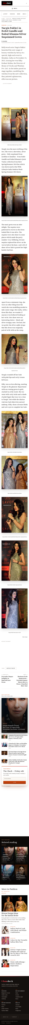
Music (17, 998)
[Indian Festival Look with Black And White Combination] (5, 930)
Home (3, 18)
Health (18, 1002)
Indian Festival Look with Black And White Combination (18, 930)
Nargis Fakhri (11, 668)
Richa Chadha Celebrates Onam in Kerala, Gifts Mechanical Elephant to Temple (18, 761)
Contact (14, 1016)
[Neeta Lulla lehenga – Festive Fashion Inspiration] (5, 963)
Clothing (4, 998)
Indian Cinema (5, 1008)
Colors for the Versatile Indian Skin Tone (18, 941)
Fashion (12, 14)
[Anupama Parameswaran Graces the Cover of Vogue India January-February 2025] (4, 737)
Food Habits (18, 1006)
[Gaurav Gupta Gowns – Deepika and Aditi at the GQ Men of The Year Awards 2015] (5, 952)
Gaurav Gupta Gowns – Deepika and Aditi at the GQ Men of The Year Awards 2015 (18, 952)
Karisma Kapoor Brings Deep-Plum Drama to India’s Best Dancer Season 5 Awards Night (17, 753)
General (17, 1004)
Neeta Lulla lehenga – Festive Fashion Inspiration (18, 964)
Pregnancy (18, 1010)
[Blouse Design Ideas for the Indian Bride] (14, 903)
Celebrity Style (20, 870)
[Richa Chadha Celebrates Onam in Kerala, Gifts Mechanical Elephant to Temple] (4, 761)
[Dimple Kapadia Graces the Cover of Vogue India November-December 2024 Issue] (15, 715)
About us (5, 1016)
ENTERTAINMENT (20, 990)
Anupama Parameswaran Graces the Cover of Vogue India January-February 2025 (18, 737)
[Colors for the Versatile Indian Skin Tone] (5, 940)
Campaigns (4, 996)
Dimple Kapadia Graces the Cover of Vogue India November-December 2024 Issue (14, 727)
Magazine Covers (6, 993)
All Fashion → (6, 891)
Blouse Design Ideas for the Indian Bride (10, 914)
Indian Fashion (6, 1002)
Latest (5, 14)
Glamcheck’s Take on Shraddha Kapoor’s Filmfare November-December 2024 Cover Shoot (18, 745)
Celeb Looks (5, 994)
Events (17, 994)
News (18, 14)
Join (14, 782)
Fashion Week (5, 1010)
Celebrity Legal (19, 996)
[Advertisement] (14, 94)
